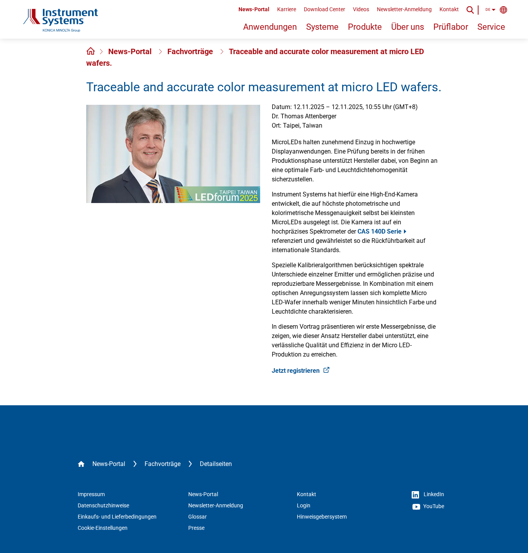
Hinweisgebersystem (322, 517)
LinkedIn (433, 494)
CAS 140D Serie (380, 231)
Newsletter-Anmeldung (404, 9)
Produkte (365, 27)
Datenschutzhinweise (103, 505)
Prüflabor (450, 27)
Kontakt (449, 9)
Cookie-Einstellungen (103, 528)
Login (303, 505)
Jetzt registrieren (296, 370)
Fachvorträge (191, 51)
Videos (361, 9)
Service (491, 27)
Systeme (322, 27)
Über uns (407, 27)
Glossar (197, 517)
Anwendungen (270, 27)
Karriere (286, 9)
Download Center (324, 9)
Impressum (91, 494)
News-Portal (253, 9)
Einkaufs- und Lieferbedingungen (117, 517)
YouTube (433, 506)
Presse (196, 528)
